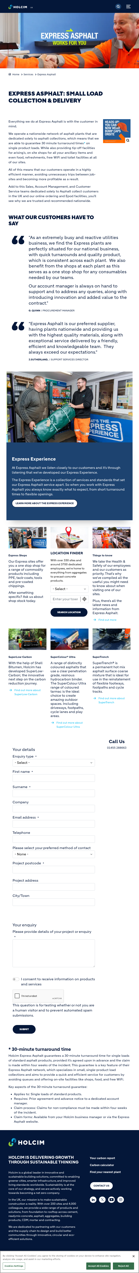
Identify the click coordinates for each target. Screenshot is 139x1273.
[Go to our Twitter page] (103, 1200)
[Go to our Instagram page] (121, 1200)
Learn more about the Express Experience (45, 503)
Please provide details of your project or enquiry (52, 932)
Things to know (102, 555)
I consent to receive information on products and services (58, 981)
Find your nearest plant (105, 1172)
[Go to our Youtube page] (112, 1200)
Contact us (101, 1185)
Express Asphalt (46, 74)
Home (15, 74)
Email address (24, 817)
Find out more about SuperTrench (111, 700)
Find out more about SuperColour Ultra (69, 724)
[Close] (133, 1256)
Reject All (123, 1266)
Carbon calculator (102, 1165)
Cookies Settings (14, 1266)
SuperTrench (101, 657)
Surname (20, 787)
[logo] (17, 7)
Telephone (21, 833)
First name (21, 772)
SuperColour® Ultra (63, 657)
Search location (69, 612)
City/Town (21, 896)
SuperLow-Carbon (20, 657)
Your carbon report (102, 1158)
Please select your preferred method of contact (52, 848)
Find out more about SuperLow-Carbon (27, 692)
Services (28, 74)
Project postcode (27, 863)
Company (21, 802)
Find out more (107, 619)
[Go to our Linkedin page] (94, 1200)
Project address (25, 880)
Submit (24, 1029)
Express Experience (34, 459)
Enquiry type (23, 756)
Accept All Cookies (98, 1266)
